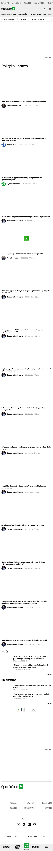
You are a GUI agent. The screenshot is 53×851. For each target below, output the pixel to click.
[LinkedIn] (29, 824)
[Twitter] (18, 824)
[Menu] (50, 9)
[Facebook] (24, 824)
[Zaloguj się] (44, 9)
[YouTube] (34, 824)
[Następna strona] (39, 709)
